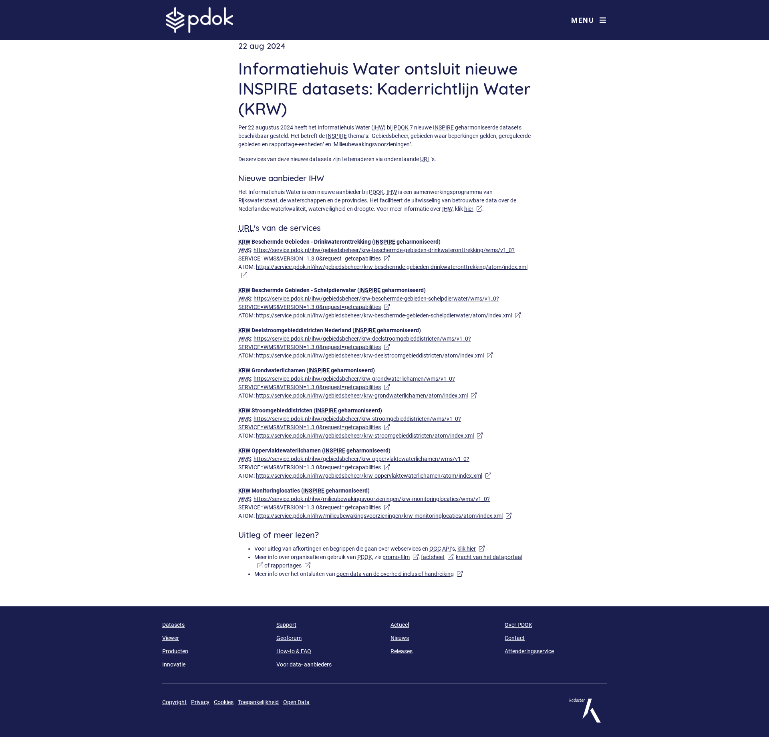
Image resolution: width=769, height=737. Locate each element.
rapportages (286, 565)
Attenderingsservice (529, 651)
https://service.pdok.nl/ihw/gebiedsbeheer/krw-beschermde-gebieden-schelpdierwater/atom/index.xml (384, 315)
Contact (515, 638)
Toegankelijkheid (258, 702)
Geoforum (289, 638)
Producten (175, 651)
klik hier (466, 548)
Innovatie (173, 664)
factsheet (433, 557)
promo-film (396, 557)
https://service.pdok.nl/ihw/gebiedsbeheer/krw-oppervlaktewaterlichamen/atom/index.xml (369, 475)
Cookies (224, 702)
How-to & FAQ (293, 651)
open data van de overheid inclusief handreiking (395, 574)
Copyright (174, 702)
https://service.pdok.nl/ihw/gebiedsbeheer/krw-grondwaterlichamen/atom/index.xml (362, 395)
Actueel (400, 625)
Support (286, 625)
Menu (583, 20)
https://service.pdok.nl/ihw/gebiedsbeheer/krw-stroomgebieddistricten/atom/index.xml (365, 435)
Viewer (170, 638)
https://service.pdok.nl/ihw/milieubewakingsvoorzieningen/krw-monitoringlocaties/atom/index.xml (379, 516)
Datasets (173, 625)
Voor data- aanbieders (304, 664)
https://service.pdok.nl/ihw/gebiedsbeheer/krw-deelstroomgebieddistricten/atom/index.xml (370, 355)
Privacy (200, 702)
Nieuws (400, 638)
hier (468, 209)
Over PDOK (518, 625)
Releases (402, 651)
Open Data (296, 702)
